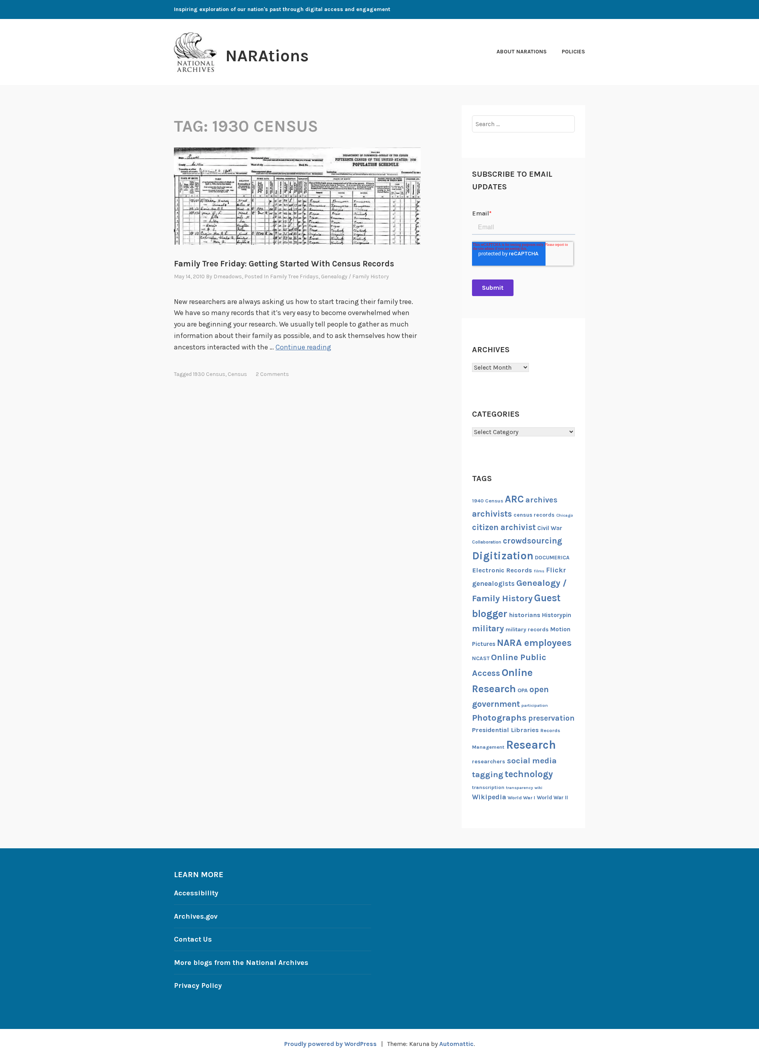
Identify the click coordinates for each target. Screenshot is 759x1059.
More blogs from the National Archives (241, 962)
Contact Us (193, 939)
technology (529, 774)
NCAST (480, 658)
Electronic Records (502, 570)
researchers (488, 761)
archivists (492, 514)
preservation (551, 718)
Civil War (549, 528)
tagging (487, 774)
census (237, 374)
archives (541, 499)
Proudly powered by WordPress (330, 1044)
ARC (514, 499)
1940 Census (487, 501)
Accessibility (196, 893)
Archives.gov (195, 916)
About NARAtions (522, 51)
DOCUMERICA (552, 557)
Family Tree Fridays (294, 276)
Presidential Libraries (505, 730)
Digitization (502, 555)
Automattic (456, 1044)
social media (532, 760)
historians (524, 615)
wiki (538, 787)
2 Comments (272, 374)
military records (527, 629)
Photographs (499, 717)
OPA (522, 690)
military (488, 628)
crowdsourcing (532, 541)
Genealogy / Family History (355, 276)
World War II (552, 797)
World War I (521, 797)
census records (534, 515)
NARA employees (534, 642)
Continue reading (303, 347)
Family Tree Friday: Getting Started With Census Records (284, 263)
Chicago (564, 515)
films (539, 571)
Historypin (556, 615)
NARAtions (267, 56)
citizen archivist (504, 527)
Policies (573, 51)
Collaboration (486, 542)
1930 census (209, 374)
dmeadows (227, 276)
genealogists (493, 583)
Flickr (556, 570)
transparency (519, 787)
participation (534, 705)
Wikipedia (489, 797)
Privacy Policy (198, 985)
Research (531, 744)
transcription (488, 787)
